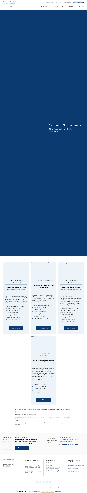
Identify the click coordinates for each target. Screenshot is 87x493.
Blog (44, 2)
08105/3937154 (34, 423)
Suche (52, 2)
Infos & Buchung (16, 328)
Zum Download (22, 448)
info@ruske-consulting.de (46, 423)
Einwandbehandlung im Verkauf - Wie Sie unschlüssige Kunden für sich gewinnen (54, 464)
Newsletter (48, 2)
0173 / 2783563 (8, 466)
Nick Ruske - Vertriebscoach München (37, 487)
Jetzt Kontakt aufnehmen (78, 2)
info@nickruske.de (9, 467)
